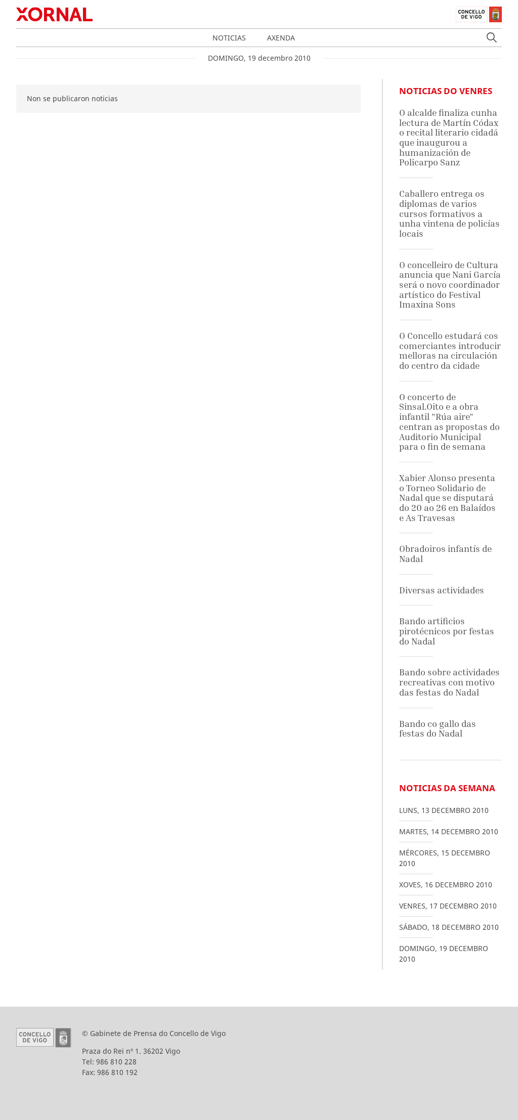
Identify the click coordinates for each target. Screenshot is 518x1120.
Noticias (229, 37)
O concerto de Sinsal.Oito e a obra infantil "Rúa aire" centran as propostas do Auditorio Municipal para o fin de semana (449, 422)
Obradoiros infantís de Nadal (445, 553)
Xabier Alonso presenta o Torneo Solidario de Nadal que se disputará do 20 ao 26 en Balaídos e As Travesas (447, 497)
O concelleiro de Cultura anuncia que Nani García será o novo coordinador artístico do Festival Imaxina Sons (450, 285)
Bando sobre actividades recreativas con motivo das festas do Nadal (449, 682)
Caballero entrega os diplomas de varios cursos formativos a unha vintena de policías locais (449, 213)
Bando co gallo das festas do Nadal (437, 728)
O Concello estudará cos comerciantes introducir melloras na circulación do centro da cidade (450, 350)
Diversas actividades (441, 590)
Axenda (281, 37)
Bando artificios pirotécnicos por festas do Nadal (446, 631)
